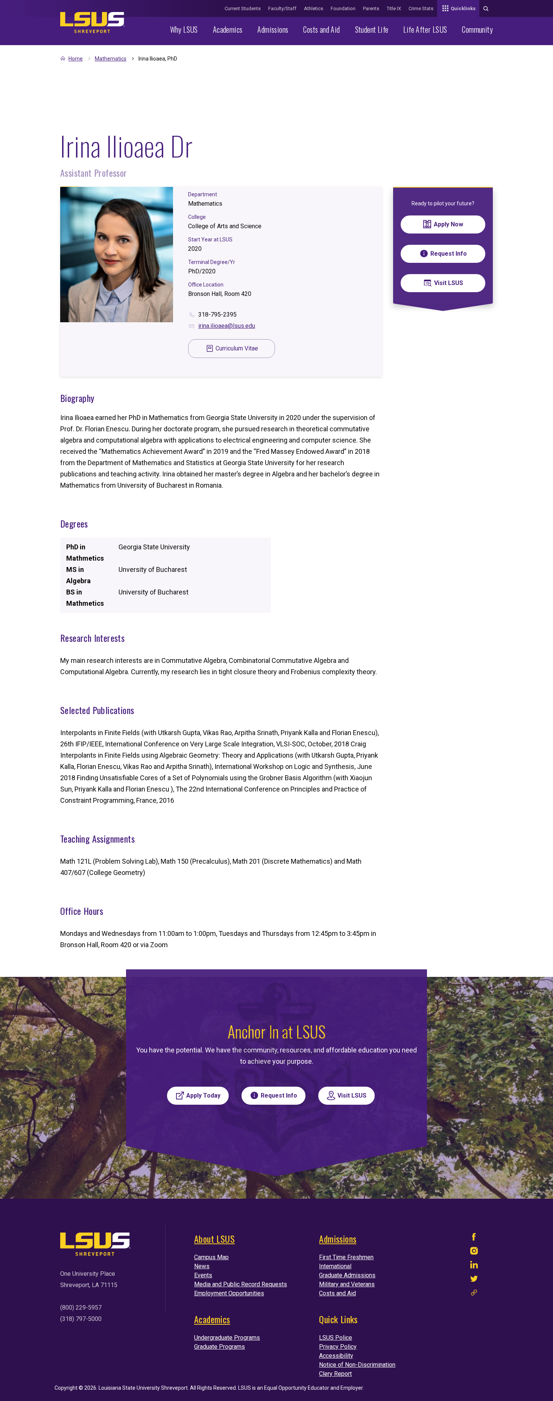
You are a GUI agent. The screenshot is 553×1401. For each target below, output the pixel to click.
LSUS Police (335, 1337)
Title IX (394, 8)
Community (477, 29)
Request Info (448, 253)
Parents (371, 8)
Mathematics (110, 59)
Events (203, 1275)
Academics (228, 29)
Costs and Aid (321, 29)
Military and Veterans (347, 1284)
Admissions (272, 29)
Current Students (243, 8)
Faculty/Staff (282, 8)
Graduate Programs (219, 1346)
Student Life (372, 29)
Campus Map (211, 1257)
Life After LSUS (425, 29)
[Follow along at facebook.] (474, 1238)
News (202, 1266)
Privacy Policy (338, 1346)
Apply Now (448, 224)
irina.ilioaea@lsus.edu (226, 325)
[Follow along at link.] (474, 1294)
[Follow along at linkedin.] (474, 1266)
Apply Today (203, 1095)
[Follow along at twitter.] (474, 1280)
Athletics (313, 8)
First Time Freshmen (346, 1257)
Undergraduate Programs (227, 1337)
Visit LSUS (448, 283)
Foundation (343, 8)
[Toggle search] (486, 8)
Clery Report (335, 1373)
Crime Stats (421, 8)
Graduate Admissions (347, 1275)
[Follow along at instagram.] (474, 1252)
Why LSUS (184, 29)
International (335, 1266)
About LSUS (214, 1238)
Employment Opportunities (229, 1293)
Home (75, 59)
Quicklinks (463, 8)
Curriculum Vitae (237, 348)
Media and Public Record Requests (240, 1284)
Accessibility (336, 1355)
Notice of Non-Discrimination (357, 1364)
